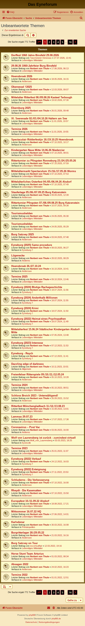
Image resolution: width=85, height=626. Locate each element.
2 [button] (49, 42)
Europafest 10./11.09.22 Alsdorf (30, 500)
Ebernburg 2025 (21, 107)
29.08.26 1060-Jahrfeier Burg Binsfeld (34, 65)
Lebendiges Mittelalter (32, 60)
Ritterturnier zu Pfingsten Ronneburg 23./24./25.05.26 (43, 160)
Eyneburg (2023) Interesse (27, 342)
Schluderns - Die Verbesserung (30, 479)
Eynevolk (26, 443)
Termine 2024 (19, 385)
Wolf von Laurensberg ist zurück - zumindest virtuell (43, 437)
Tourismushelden (22, 213)
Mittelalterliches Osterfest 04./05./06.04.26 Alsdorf (41, 181)
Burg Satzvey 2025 (22, 234)
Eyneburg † (27, 250)
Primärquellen (28, 527)
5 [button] (62, 42)
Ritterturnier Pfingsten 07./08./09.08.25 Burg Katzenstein (45, 202)
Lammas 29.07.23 (21, 416)
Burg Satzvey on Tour (24, 543)
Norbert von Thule (39, 68)
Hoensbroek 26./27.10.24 (26, 266)
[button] (39, 42)
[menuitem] (10, 12)
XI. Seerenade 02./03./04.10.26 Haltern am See (39, 118)
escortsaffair (36, 546)
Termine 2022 (19, 574)
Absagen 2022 (19, 564)
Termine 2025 (19, 276)
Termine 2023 (19, 448)
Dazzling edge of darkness (27, 363)
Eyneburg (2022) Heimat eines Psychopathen (38, 318)
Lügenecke (18, 255)
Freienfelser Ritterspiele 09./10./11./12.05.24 (37, 374)
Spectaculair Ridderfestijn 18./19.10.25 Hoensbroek (42, 139)
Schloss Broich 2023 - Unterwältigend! (34, 395)
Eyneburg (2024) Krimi (25, 308)
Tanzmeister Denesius (41, 58)
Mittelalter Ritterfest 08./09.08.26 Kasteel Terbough (41, 97)
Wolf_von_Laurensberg (41, 440)
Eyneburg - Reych (22, 353)
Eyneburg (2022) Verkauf (26, 458)
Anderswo (27, 81)
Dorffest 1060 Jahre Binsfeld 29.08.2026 (35, 55)
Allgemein (26, 369)
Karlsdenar (18, 522)
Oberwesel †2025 (21, 86)
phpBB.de (56, 618)
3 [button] (53, 42)
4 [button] (58, 42)
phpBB (32, 615)
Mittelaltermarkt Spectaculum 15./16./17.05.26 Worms (43, 171)
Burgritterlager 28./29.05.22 (27, 532)
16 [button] (70, 42)
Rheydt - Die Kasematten (26, 490)
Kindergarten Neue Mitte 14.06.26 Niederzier (38, 150)
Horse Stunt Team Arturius (27, 553)
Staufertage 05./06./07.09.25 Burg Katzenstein (38, 192)
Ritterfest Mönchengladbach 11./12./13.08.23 (38, 406)
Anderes (26, 260)
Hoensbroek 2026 (21, 76)
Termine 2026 (19, 129)
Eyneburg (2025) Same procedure (31, 244)
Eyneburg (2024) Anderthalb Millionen (34, 297)
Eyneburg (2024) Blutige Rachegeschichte (36, 287)
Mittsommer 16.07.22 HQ (26, 511)
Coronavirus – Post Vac (25, 427)
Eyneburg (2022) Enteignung (28, 469)
